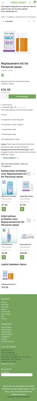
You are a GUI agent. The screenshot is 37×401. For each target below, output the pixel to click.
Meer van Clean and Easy (10, 163)
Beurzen (4, 309)
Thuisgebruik (5, 337)
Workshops (4, 305)
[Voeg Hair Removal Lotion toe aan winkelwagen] (4, 257)
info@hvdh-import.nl (8, 364)
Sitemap (4, 319)
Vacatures (4, 307)
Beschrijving (7, 105)
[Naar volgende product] (34, 21)
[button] (3, 3)
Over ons (4, 302)
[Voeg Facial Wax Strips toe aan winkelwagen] (22, 209)
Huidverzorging (6, 332)
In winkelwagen (22, 96)
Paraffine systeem (7, 334)
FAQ (2, 316)
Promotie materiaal (7, 341)
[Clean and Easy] (3, 76)
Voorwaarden (5, 312)
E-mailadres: (5, 372)
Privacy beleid (5, 314)
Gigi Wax (4, 339)
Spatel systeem (6, 330)
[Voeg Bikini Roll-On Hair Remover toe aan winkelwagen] (4, 209)
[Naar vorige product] (29, 21)
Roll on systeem (6, 327)
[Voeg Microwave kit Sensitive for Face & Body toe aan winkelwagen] (22, 257)
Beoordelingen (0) (10, 107)
